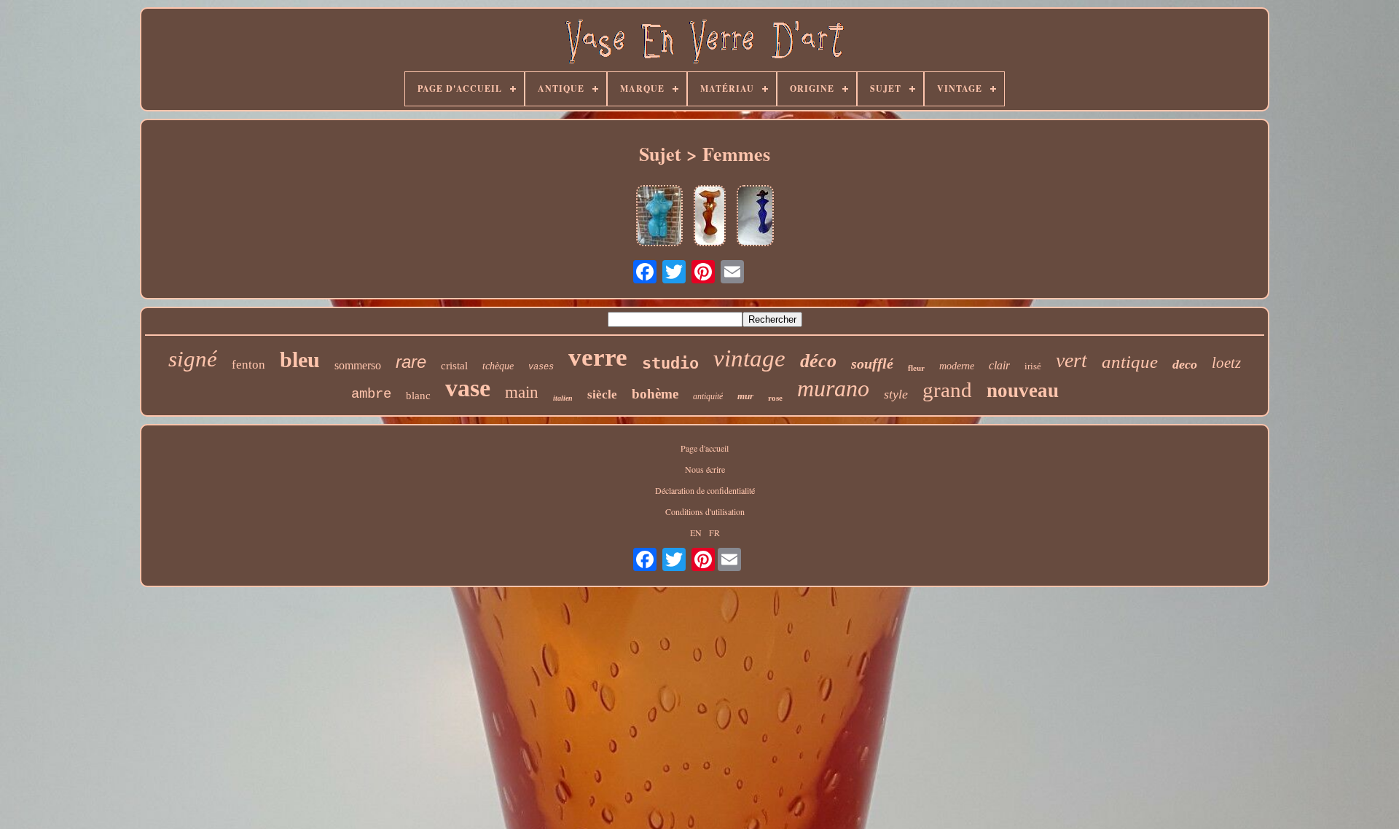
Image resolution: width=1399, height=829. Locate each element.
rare (411, 362)
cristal (454, 366)
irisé (1032, 366)
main (521, 392)
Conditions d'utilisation (705, 511)
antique (1130, 362)
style (896, 394)
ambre (371, 394)
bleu (300, 359)
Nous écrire (705, 469)
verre (597, 357)
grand (947, 389)
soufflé (872, 363)
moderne (956, 366)
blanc (418, 395)
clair (999, 365)
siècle (602, 394)
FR (714, 532)
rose (775, 397)
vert (1071, 360)
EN (696, 532)
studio (670, 363)
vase (467, 387)
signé (192, 359)
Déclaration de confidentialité (705, 490)
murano (833, 388)
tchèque (498, 366)
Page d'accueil (705, 448)
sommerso (357, 365)
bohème (655, 393)
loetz (1226, 363)
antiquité (708, 396)
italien (563, 398)
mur (745, 395)
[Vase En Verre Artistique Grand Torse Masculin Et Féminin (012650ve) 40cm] (659, 217)
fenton (248, 365)
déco (818, 361)
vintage (749, 358)
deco (1184, 364)
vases (541, 367)
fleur (916, 368)
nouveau (1023, 390)
